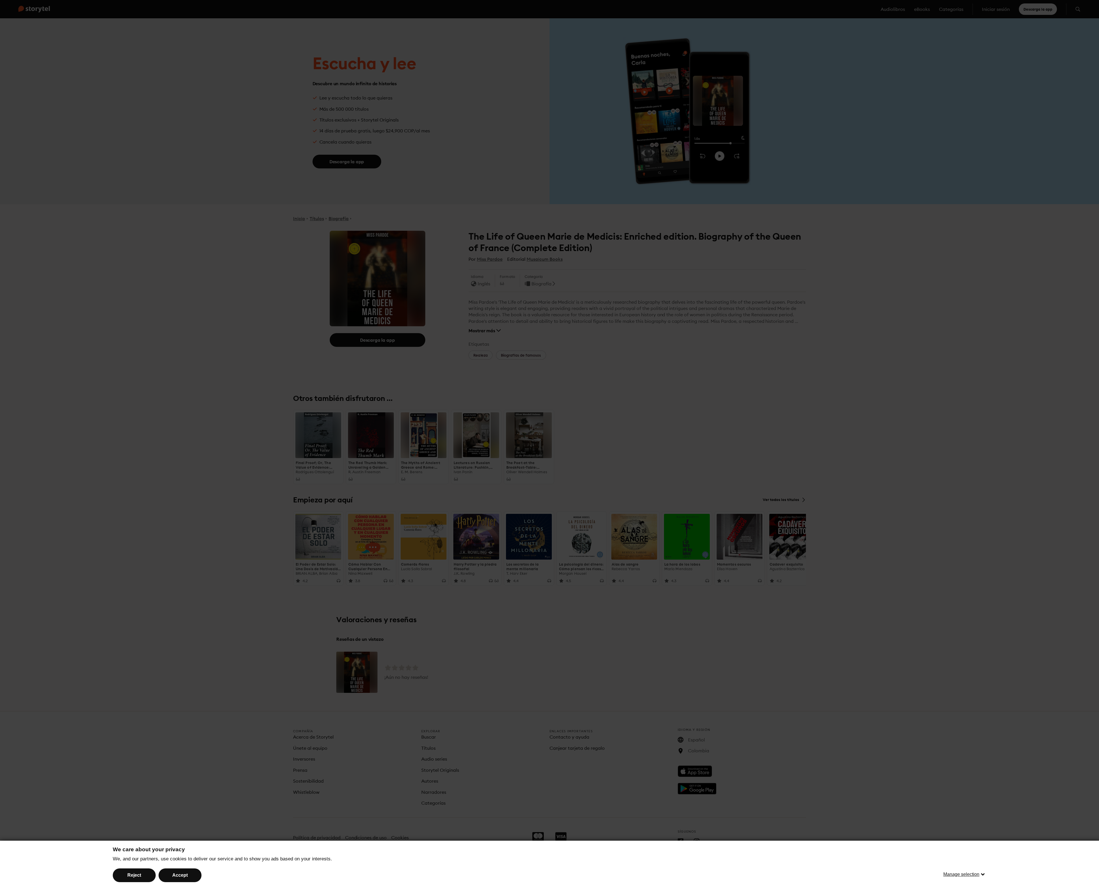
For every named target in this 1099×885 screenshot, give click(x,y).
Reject (134, 875)
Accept (180, 875)
